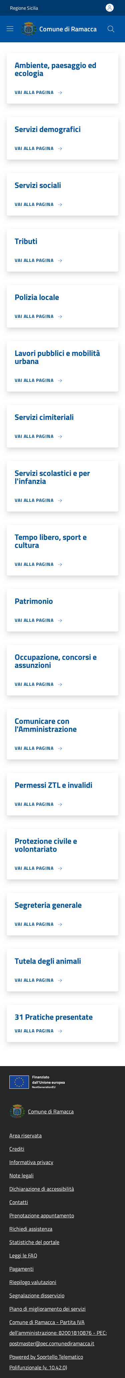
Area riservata (25, 1135)
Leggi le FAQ (23, 1255)
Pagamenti (21, 1269)
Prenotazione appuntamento (41, 1215)
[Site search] (111, 29)
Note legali (21, 1175)
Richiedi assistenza (30, 1229)
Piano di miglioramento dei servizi (47, 1309)
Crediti (16, 1149)
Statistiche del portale (34, 1242)
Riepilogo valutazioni (32, 1282)
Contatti (18, 1202)
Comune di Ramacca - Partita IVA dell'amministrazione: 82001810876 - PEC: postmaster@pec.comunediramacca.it (58, 1332)
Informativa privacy (31, 1162)
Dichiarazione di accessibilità (41, 1189)
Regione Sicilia (24, 7)
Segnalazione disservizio (36, 1295)
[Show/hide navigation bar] (10, 28)
